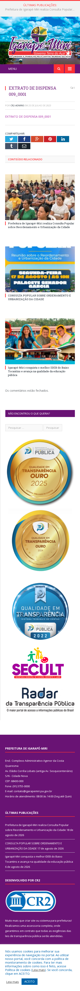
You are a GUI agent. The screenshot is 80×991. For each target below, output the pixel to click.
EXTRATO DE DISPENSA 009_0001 (28, 116)
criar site (30, 920)
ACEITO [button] (29, 981)
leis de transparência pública (23, 936)
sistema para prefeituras (55, 920)
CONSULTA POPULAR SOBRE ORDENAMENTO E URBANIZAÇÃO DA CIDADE (41, 9)
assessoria (33, 926)
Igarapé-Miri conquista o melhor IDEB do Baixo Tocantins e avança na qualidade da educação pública (38, 371)
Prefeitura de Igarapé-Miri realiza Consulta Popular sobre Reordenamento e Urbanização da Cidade (41, 225)
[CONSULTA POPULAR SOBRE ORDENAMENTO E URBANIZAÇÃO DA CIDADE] (40, 269)
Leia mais (38, 970)
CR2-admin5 (17, 105)
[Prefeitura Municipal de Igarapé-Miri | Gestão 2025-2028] (40, 41)
